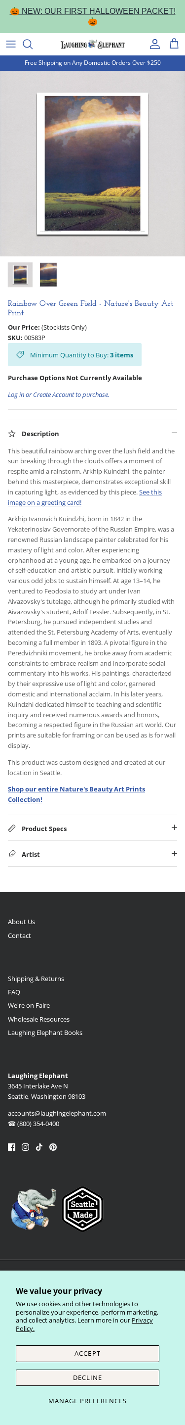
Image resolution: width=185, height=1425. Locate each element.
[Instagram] (25, 1147)
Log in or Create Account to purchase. (59, 394)
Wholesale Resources (39, 1019)
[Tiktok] (39, 1147)
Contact (19, 935)
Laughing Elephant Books (45, 1032)
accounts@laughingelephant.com (57, 1113)
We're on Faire (29, 1005)
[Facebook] (11, 1147)
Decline (87, 1377)
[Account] (152, 44)
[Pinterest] (53, 1147)
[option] (92, 163)
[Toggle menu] (11, 44)
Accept (87, 1353)
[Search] (32, 44)
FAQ (14, 991)
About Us (21, 921)
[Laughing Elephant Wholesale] (93, 44)
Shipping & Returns (36, 978)
